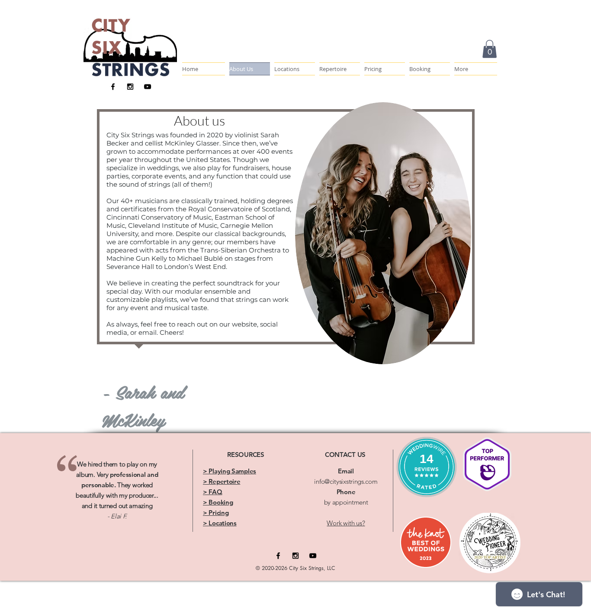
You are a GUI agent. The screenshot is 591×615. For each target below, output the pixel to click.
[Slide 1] (104, 528)
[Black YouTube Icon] (147, 86)
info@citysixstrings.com (345, 481)
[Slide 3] (120, 528)
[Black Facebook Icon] (113, 86)
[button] (474, 68)
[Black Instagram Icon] (130, 86)
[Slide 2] (112, 528)
